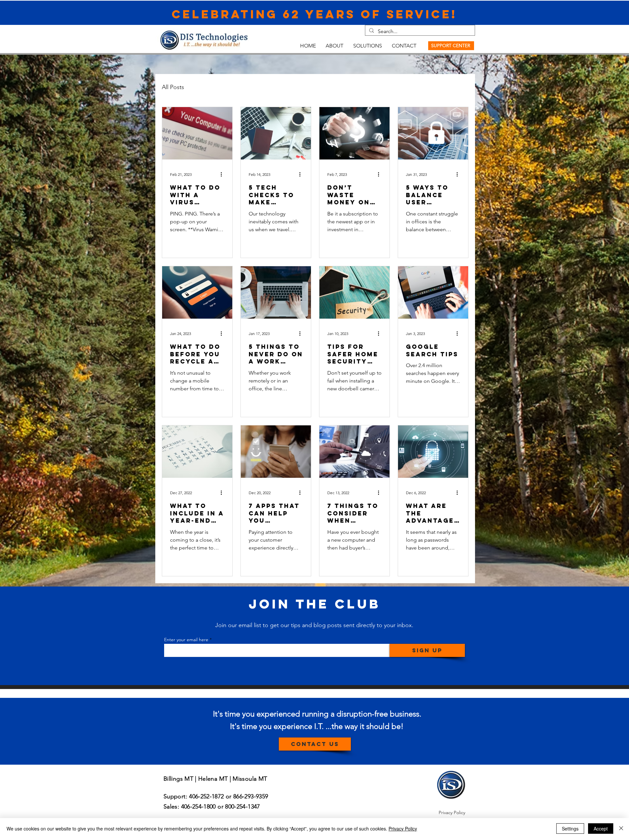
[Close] (621, 828)
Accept (601, 828)
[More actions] (223, 174)
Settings (570, 828)
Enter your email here (186, 639)
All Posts (173, 87)
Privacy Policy (403, 828)
